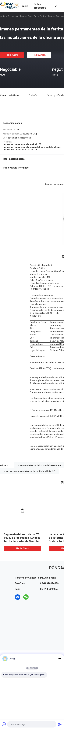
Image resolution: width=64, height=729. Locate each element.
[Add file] (4, 724)
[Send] (59, 724)
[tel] (34, 597)
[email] (17, 597)
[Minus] (60, 658)
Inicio (2, 16)
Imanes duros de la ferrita (33, 16)
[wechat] (26, 597)
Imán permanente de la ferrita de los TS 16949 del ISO (29, 471)
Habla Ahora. (12, 54)
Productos (13, 16)
